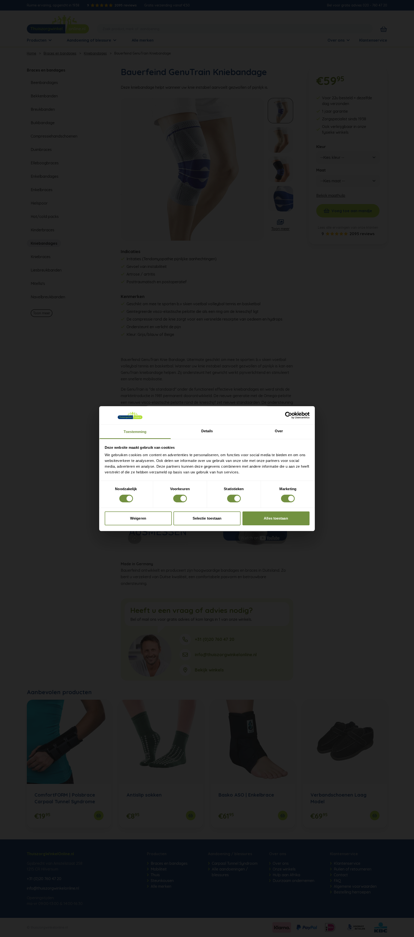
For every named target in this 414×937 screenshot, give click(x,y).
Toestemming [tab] (135, 432)
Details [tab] (207, 431)
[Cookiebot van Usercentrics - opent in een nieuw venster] (289, 415)
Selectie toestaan (207, 518)
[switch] (180, 498)
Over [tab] (279, 431)
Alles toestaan (276, 518)
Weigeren (138, 518)
